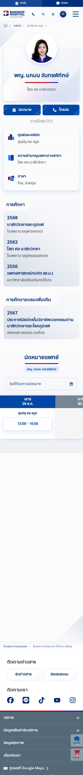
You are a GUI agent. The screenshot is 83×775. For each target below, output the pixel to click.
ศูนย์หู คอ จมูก (28, 142)
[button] (33, 14)
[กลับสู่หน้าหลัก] (14, 14)
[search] (43, 14)
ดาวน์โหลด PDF (41, 121)
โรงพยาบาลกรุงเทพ (15, 646)
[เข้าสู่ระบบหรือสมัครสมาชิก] (53, 14)
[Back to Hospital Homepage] (6, 26)
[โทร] (33, 14)
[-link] (10, 700)
